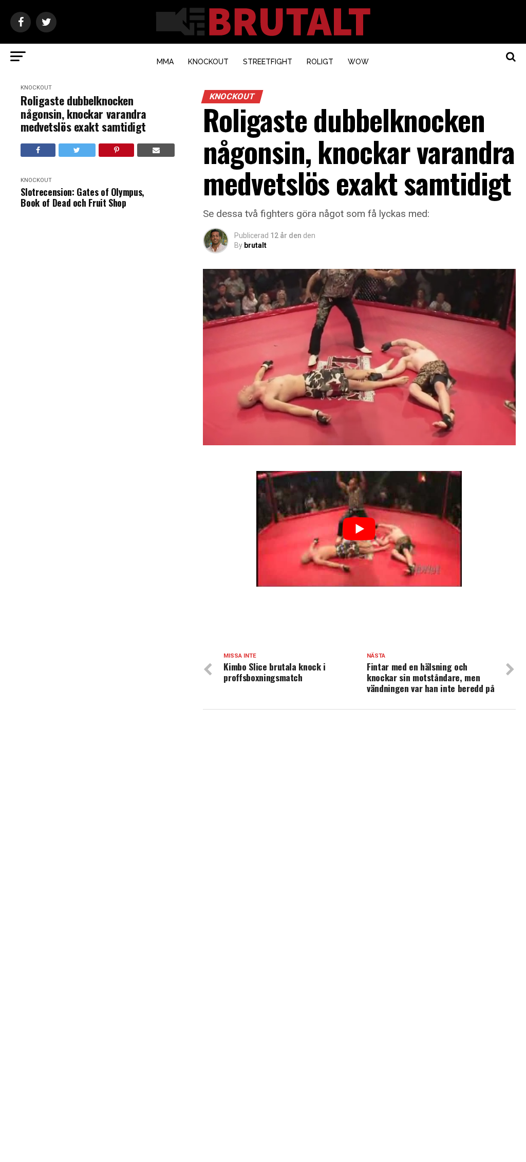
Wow (358, 62)
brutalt (255, 245)
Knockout (208, 62)
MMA (165, 62)
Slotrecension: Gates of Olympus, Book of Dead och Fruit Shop (82, 197)
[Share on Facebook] (38, 150)
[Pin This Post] (116, 150)
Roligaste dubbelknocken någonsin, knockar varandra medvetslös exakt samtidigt (83, 113)
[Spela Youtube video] (359, 529)
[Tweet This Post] (77, 150)
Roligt (320, 62)
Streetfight (267, 62)
